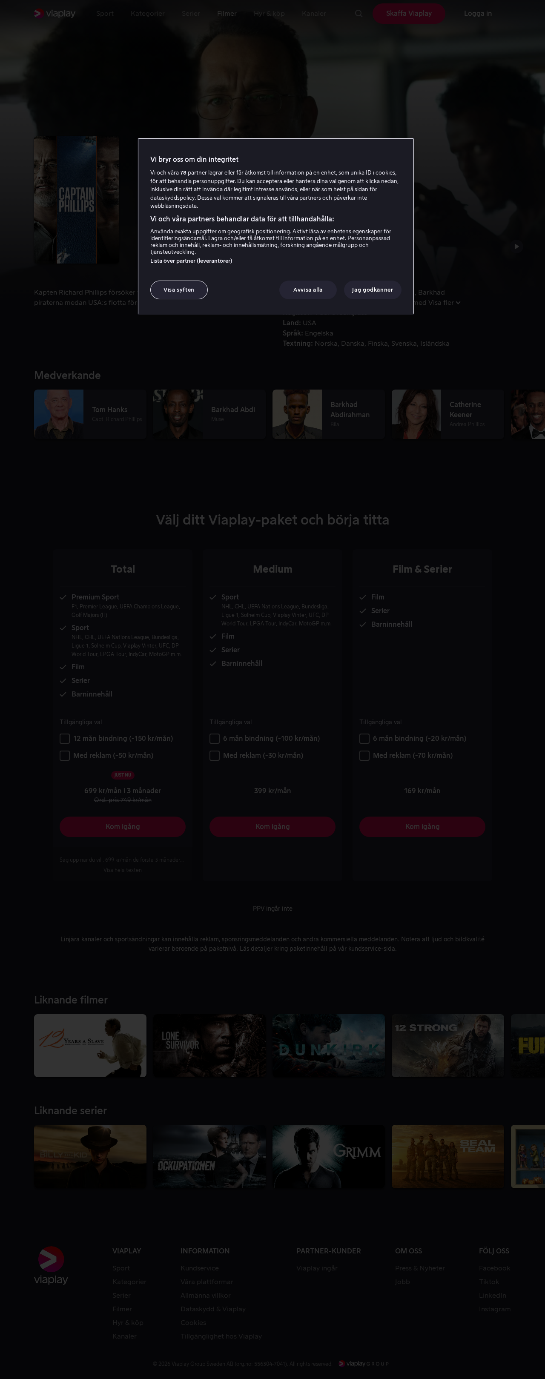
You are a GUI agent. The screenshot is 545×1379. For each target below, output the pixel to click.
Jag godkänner (372, 289)
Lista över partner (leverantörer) (191, 261)
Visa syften (179, 289)
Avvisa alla (308, 289)
